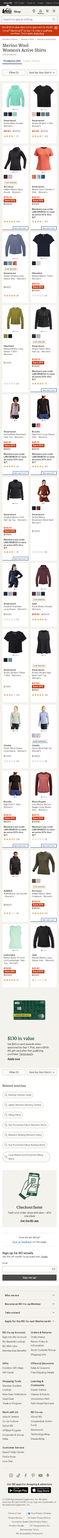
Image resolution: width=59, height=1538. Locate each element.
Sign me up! (29, 1277)
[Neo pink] (38, 425)
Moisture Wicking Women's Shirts (25, 1135)
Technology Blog (40, 1434)
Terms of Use (14, 1513)
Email (4, 1263)
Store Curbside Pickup (43, 1350)
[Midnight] (43, 594)
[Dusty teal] (43, 114)
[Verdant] (6, 336)
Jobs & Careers (10, 1416)
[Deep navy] (6, 594)
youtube (40, 1475)
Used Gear (8, 1398)
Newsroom (37, 1429)
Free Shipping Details (42, 1372)
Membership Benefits (14, 1350)
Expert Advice (31, 60)
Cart (47, 11)
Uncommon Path (40, 1398)
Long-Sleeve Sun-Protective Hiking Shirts (25, 1157)
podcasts (47, 1475)
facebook (25, 1475)
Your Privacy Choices (40, 1513)
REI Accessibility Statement (29, 1533)
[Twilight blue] (43, 177)
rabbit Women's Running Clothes (24, 1105)
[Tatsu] (34, 881)
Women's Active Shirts (46, 39)
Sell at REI (7, 1425)
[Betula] (38, 263)
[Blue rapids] (34, 735)
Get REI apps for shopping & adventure (29, 1484)
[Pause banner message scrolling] (56, 28)
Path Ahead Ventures (42, 1403)
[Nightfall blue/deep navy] (6, 114)
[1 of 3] (42, 172)
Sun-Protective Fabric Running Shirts (26, 1145)
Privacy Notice (15, 1517)
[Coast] (38, 594)
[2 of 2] (16, 421)
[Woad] (34, 263)
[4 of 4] (17, 109)
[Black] (10, 114)
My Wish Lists (9, 1346)
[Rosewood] (15, 263)
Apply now (14, 1058)
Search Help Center (13, 1452)
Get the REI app (29, 1220)
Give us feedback (22, 1241)
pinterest (33, 1475)
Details (44, 1256)
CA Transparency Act (39, 1525)
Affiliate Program (11, 1430)
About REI (36, 1416)
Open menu (54, 11)
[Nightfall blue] (47, 114)
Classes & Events (40, 1394)
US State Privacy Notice (39, 1517)
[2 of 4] (14, 109)
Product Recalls (16, 1525)
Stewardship (38, 1438)
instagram (11, 1475)
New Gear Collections (14, 1394)
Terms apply (26, 1054)
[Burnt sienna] (38, 508)
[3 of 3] (45, 172)
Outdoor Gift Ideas (12, 1367)
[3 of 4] (16, 109)
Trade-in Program (11, 1403)
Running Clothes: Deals (19, 1095)
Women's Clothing (10, 39)
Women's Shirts (27, 39)
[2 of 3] (43, 172)
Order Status (38, 1336)
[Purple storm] (34, 114)
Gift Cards (7, 1372)
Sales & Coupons (40, 1367)
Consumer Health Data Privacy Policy (29, 1521)
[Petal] (38, 735)
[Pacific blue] (15, 114)
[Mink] (15, 594)
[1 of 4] (13, 109)
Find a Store (9, 1456)
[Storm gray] (38, 336)
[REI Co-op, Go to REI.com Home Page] (6, 11)
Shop (17, 11)
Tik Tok (18, 1475)
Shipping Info (38, 1354)
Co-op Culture (10, 1421)
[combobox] (29, 19)
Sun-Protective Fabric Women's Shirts (27, 1125)
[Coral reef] (34, 177)
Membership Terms (29, 1529)
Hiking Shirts (14, 1115)
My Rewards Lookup (13, 1341)
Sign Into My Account (14, 1336)
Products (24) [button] (12, 60)
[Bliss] (10, 177)
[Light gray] (10, 594)
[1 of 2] (14, 421)
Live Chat (7, 1461)
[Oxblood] (34, 594)
